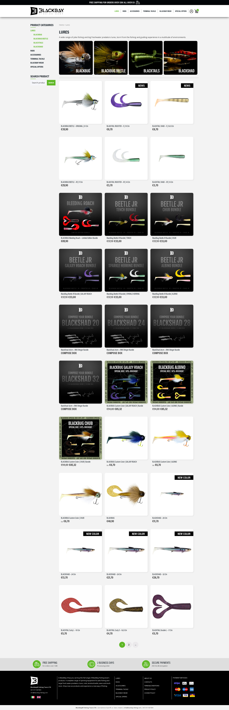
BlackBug (38, 34)
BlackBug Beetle (41, 38)
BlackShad (38, 46)
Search (51, 83)
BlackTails (38, 42)
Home (61, 25)
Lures (116, 11)
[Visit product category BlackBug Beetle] (111, 58)
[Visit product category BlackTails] (146, 58)
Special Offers (181, 11)
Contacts (148, 682)
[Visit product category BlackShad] (181, 58)
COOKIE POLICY (149, 693)
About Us (148, 678)
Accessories (134, 11)
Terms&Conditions (151, 686)
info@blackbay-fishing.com (132, 708)
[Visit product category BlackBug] (76, 58)
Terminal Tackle (149, 11)
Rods (124, 11)
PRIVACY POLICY (150, 689)
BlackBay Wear (165, 11)
